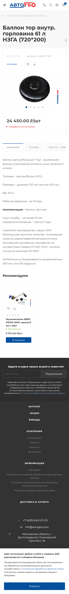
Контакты (34, 447)
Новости (34, 442)
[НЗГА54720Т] (34, 88)
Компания (34, 431)
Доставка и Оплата (34, 502)
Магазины (34, 470)
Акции (34, 413)
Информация (34, 463)
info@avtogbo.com (37, 527)
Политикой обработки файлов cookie (42, 568)
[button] (26, 107)
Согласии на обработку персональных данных (43, 393)
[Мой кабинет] (56, 5)
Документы (34, 451)
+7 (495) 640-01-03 (35, 520)
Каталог (34, 406)
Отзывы (34, 147)
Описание (13, 147)
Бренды (34, 419)
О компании (34, 437)
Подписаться (53, 373)
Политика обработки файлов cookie (34, 490)
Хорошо (34, 586)
